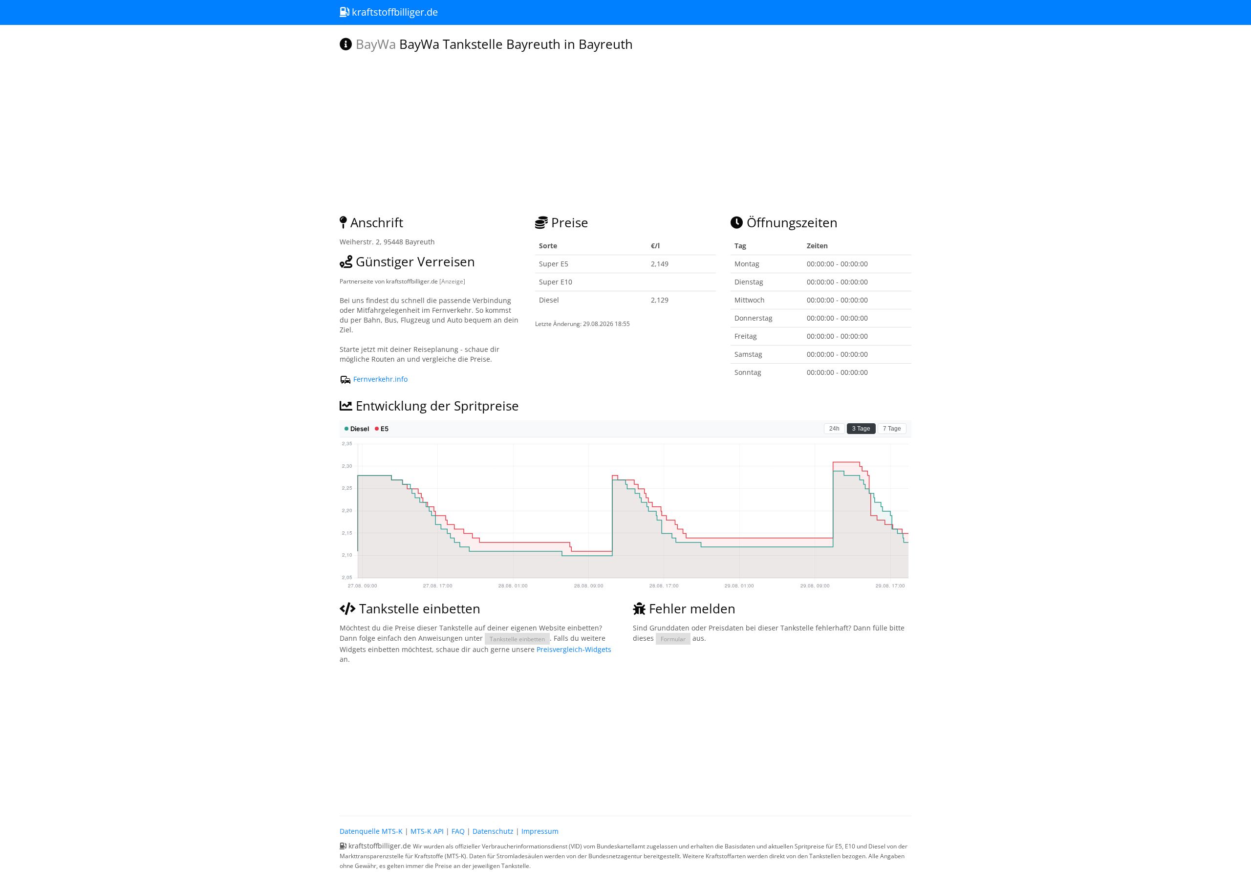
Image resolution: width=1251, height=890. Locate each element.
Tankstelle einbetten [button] (517, 639)
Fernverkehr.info (379, 379)
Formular (673, 639)
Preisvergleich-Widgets (574, 649)
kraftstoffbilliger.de (393, 12)
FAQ (458, 831)
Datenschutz (493, 831)
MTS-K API (427, 831)
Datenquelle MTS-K (371, 831)
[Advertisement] (625, 737)
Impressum (540, 831)
